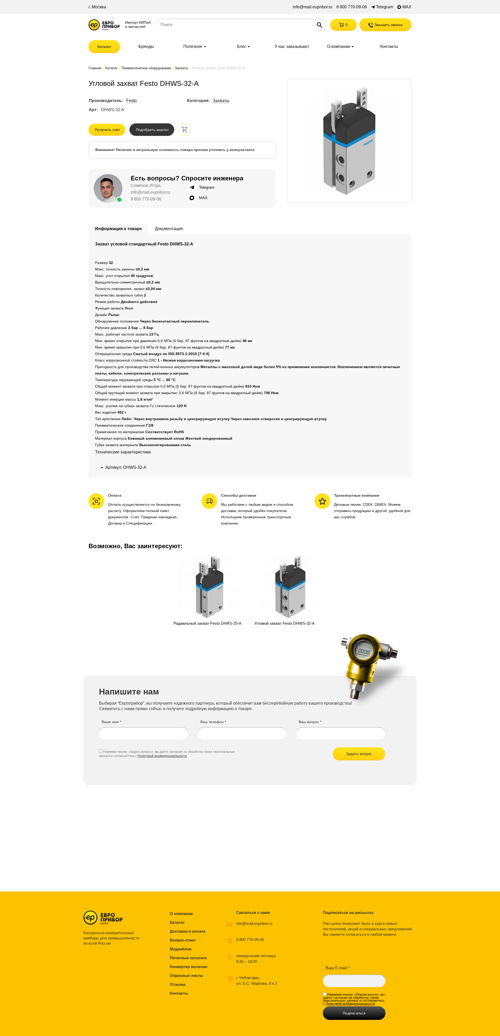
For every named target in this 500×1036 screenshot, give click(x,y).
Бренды (146, 47)
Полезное (192, 47)
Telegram (384, 7)
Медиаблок (181, 949)
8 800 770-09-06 (351, 7)
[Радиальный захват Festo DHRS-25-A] (209, 590)
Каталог (104, 47)
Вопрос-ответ (183, 940)
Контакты (389, 47)
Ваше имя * (111, 722)
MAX (406, 7)
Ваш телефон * (213, 722)
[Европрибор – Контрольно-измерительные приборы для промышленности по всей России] (112, 917)
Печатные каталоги (188, 958)
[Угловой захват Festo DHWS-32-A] (290, 590)
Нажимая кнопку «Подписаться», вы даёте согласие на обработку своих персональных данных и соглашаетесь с (354, 999)
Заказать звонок (388, 25)
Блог (241, 47)
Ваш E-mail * (338, 968)
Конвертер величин (188, 966)
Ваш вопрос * (310, 722)
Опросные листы (186, 975)
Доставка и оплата (187, 931)
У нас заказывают (292, 47)
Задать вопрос (359, 753)
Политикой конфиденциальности (162, 756)
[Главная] (104, 24)
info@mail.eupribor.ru (312, 7)
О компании (338, 47)
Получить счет (107, 130)
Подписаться (354, 1013)
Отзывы (178, 984)
